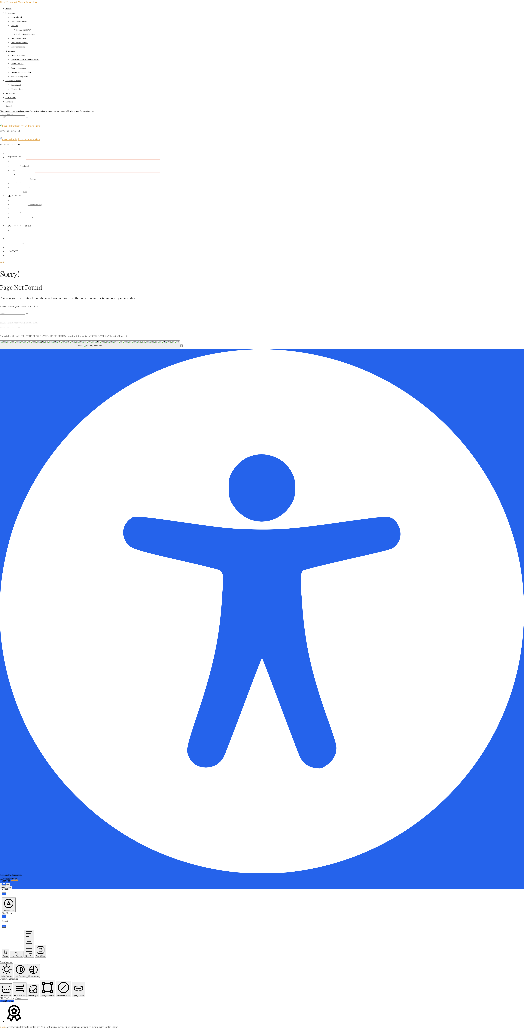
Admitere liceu (17, 89)
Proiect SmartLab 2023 (25, 34)
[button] (181, 345)
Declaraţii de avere (18, 38)
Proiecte (14, 25)
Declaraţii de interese (19, 42)
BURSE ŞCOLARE (18, 55)
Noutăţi (8, 9)
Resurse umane (17, 63)
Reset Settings (7, 1001)
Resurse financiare (18, 68)
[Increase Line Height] (4, 916)
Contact (8, 106)
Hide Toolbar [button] (6, 887)
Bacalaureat (16, 85)
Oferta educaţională (19, 21)
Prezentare (10, 13)
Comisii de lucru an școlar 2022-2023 (25, 59)
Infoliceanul (10, 93)
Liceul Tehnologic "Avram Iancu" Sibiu (19, 2)
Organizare (10, 51)
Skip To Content (7, 998)
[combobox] (90, 344)
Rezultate (9, 102)
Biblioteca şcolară (18, 47)
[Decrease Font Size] (4, 893)
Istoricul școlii (16, 17)
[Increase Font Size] (4, 883)
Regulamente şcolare (19, 76)
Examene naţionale (13, 80)
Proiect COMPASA (23, 30)
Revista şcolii (10, 97)
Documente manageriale (21, 72)
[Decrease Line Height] (4, 926)
